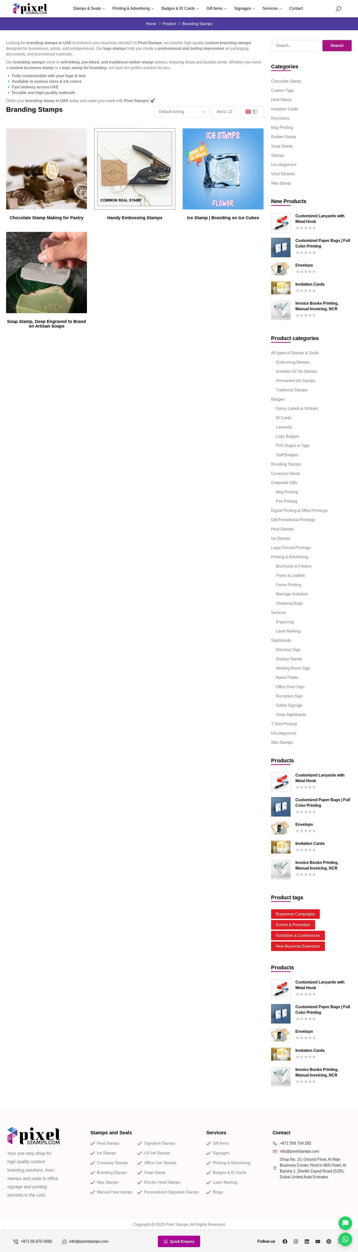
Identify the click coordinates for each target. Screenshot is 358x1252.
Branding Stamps (286, 464)
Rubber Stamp (283, 137)
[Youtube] (318, 1241)
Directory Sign (288, 650)
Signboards (281, 640)
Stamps (277, 155)
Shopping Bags (289, 603)
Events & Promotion (293, 925)
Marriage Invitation (292, 594)
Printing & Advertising (131, 8)
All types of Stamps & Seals (295, 353)
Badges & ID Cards (178, 8)
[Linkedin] (307, 1241)
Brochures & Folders (293, 566)
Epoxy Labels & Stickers (297, 408)
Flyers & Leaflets (290, 575)
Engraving (285, 622)
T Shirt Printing (284, 724)
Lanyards (284, 427)
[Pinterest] (329, 1241)
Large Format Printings (291, 548)
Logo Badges (287, 436)
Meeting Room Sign (293, 668)
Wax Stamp (281, 183)
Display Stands (289, 659)
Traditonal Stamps (291, 390)
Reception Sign (289, 696)
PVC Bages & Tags (292, 446)
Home (151, 24)
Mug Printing (282, 127)
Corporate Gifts (284, 483)
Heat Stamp (281, 100)
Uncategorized (283, 165)
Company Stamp (285, 473)
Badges (277, 399)
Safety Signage (289, 705)
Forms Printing (288, 585)
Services (270, 8)
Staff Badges (287, 455)
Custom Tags (282, 90)
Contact (296, 8)
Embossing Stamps (293, 362)
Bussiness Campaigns (295, 914)
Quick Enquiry (182, 1241)
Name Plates (287, 677)
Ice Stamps (280, 538)
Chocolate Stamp (286, 81)
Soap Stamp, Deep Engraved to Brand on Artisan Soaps (46, 324)
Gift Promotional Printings (293, 520)
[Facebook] (285, 1241)
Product (169, 24)
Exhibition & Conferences (298, 935)
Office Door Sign (290, 687)
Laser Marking (288, 631)
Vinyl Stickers (283, 174)
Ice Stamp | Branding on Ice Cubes (223, 217)
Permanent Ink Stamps (295, 381)
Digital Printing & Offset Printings (299, 510)
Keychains (280, 118)
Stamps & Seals (87, 8)
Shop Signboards (291, 715)
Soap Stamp (281, 146)
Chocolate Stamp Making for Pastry (47, 217)
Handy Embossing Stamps (134, 217)
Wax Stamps (282, 742)
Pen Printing (286, 501)
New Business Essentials (298, 946)
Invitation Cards (284, 109)
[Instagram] (296, 1241)
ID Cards (283, 418)
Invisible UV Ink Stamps (296, 371)
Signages (242, 8)
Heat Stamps (282, 529)
